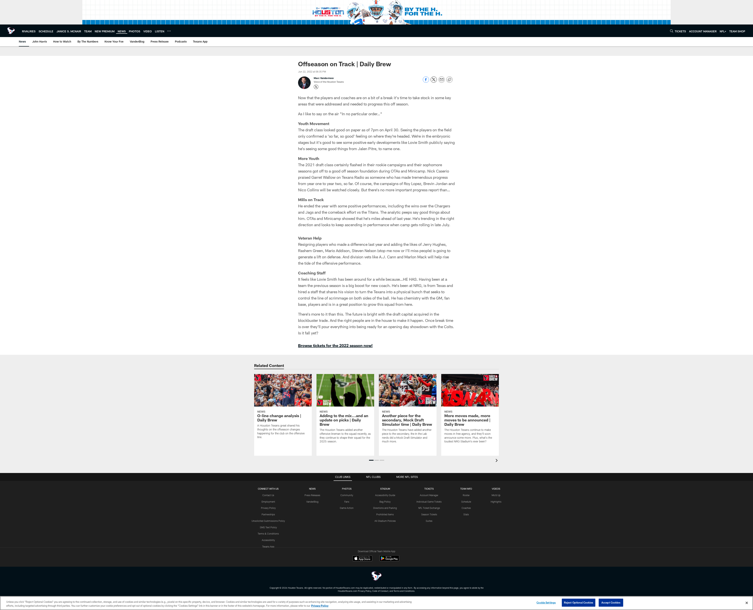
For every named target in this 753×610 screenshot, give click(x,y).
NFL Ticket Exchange (429, 508)
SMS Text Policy (268, 527)
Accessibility (268, 540)
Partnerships (268, 514)
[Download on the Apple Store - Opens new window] (362, 559)
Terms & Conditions (268, 533)
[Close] (746, 602)
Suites (429, 520)
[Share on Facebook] (426, 81)
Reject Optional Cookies (578, 602)
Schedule (466, 501)
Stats (466, 514)
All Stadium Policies (385, 520)
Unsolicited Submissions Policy (268, 520)
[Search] (671, 31)
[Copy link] (449, 79)
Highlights (496, 501)
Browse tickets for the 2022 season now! (335, 345)
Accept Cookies (610, 602)
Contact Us (268, 495)
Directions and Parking (385, 508)
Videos (496, 488)
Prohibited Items (385, 514)
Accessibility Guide (385, 495)
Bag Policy (385, 501)
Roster (466, 495)
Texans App (268, 546)
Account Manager (429, 495)
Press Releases (312, 495)
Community (346, 495)
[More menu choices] (169, 31)
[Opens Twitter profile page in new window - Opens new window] (316, 86)
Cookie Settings (546, 602)
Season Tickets (429, 514)
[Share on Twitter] (434, 81)
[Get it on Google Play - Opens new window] (389, 560)
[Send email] (441, 81)
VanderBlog (312, 501)
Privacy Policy (268, 508)
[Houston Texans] (376, 576)
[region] (376, 603)
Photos (347, 488)
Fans (346, 501)
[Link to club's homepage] (11, 30)
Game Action (347, 508)
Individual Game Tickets (429, 501)
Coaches (466, 508)
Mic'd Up (496, 495)
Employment (268, 501)
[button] (371, 460)
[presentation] (497, 461)
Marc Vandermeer (324, 78)
